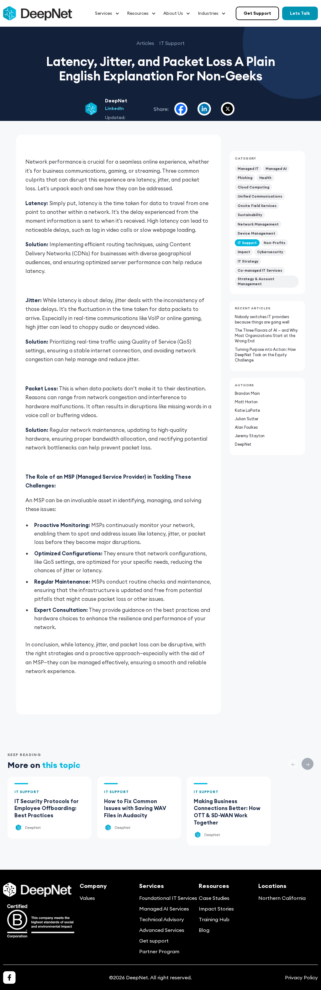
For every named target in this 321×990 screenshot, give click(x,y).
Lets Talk (300, 13)
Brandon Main (247, 393)
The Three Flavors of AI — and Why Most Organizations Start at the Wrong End (266, 335)
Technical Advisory (161, 919)
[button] (107, 13)
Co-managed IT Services (260, 270)
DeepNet (243, 444)
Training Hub (214, 919)
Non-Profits (274, 243)
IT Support (247, 243)
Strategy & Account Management (256, 281)
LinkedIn (114, 108)
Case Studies (214, 898)
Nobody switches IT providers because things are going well (262, 319)
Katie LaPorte (247, 410)
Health (265, 178)
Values (87, 898)
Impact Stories (216, 909)
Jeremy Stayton (250, 435)
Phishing (245, 178)
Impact (244, 252)
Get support (154, 941)
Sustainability (250, 215)
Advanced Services (161, 930)
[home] (37, 13)
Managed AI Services (164, 909)
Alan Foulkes (246, 427)
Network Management (258, 224)
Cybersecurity (270, 252)
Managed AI (276, 168)
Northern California (282, 898)
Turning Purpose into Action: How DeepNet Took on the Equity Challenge (265, 354)
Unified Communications (260, 196)
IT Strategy (248, 261)
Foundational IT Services (168, 898)
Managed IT (248, 168)
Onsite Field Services (257, 206)
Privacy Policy (301, 977)
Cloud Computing (253, 187)
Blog (204, 930)
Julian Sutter (246, 418)
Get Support (257, 13)
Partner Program (159, 951)
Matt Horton (246, 401)
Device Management (256, 233)
